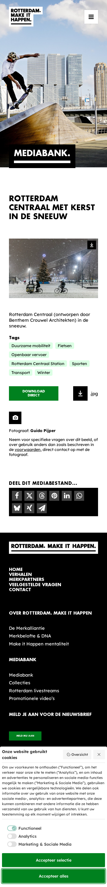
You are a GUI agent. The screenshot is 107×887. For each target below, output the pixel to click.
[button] (91, 16)
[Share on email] (42, 508)
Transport (20, 372)
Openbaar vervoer (29, 354)
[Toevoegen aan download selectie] (80, 393)
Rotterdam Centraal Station (37, 363)
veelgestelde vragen (35, 585)
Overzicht (79, 754)
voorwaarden (28, 449)
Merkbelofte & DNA (30, 636)
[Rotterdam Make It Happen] (26, 17)
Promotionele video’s (32, 698)
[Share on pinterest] (54, 496)
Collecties (19, 683)
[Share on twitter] (29, 496)
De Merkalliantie (27, 628)
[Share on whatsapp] (79, 496)
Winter (43, 372)
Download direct (34, 393)
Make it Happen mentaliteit (39, 644)
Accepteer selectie (53, 860)
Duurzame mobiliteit (30, 345)
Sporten (79, 363)
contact (20, 590)
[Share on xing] (29, 508)
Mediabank (21, 675)
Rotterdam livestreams (34, 691)
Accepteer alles (53, 876)
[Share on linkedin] (67, 496)
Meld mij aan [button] (25, 736)
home (16, 570)
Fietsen (65, 345)
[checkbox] (21, 828)
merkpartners (26, 579)
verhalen (20, 574)
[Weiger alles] (99, 754)
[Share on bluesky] (17, 508)
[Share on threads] (42, 496)
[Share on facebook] (17, 496)
